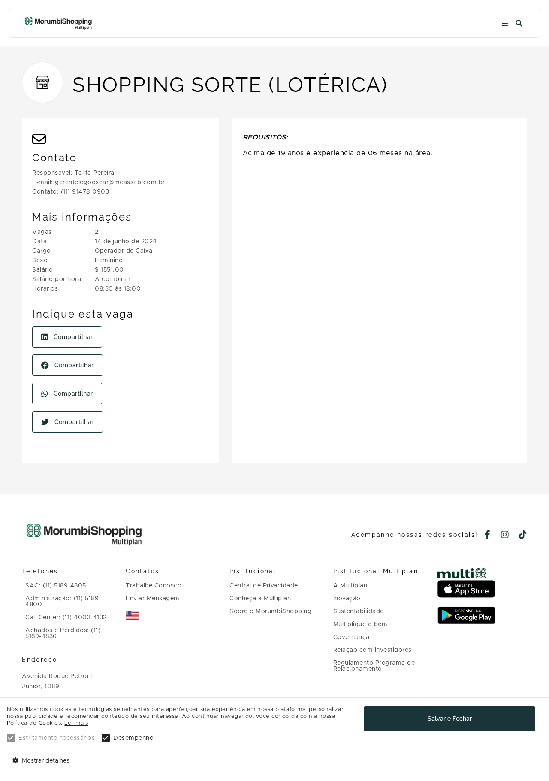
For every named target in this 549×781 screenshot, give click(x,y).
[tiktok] (523, 535)
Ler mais (76, 723)
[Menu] (505, 23)
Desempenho (133, 738)
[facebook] (488, 535)
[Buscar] (519, 23)
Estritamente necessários (56, 738)
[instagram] (505, 535)
